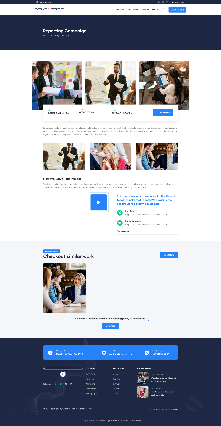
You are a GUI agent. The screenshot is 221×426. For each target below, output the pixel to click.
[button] (189, 87)
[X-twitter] (61, 384)
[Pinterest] (163, 2)
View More (110, 326)
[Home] (49, 9)
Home (45, 35)
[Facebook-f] (56, 384)
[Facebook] (159, 2)
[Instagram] (167, 2)
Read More (169, 255)
